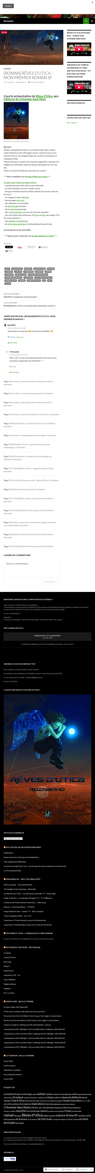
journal (63, 1104)
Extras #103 (8, 1079)
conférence (41, 1098)
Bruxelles (88, 1094)
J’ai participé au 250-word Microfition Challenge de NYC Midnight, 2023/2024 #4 (34, 1034)
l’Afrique (25, 197)
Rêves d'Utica (11, 280)
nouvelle (21, 1110)
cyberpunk (29, 271)
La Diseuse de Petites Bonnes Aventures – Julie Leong (25, 902)
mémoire (77, 1108)
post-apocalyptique (44, 277)
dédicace (77, 1097)
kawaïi (48, 271)
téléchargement (9, 1119)
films (44, 215)
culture (57, 1097)
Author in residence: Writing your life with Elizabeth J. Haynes (27, 1025)
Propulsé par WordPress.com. (14, 1170)
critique (50, 1097)
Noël (28, 1111)
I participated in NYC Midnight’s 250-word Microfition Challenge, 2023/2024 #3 (34, 1038)
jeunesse (39, 271)
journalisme (71, 1104)
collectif (26, 1098)
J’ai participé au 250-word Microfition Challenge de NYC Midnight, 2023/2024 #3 (34, 1043)
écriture (83, 1119)
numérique (35, 1111)
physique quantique (17, 224)
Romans (7, 69)
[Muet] (87, 53)
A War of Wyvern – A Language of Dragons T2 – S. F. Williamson (28, 898)
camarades (8, 1098)
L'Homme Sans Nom (17, 1107)
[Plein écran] (90, 53)
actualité (8, 1094)
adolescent (17, 268)
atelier (34, 1094)
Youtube (76, 1119)
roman (22, 280)
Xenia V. (7, 966)
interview (49, 1104)
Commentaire (49, 582)
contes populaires (15, 212)
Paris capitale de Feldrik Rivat (15, 862)
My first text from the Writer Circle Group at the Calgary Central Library (31, 1020)
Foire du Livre (44, 1101)
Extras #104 (8, 1061)
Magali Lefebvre (10, 984)
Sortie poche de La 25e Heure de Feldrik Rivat (21, 857)
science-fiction (34, 280)
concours (33, 1097)
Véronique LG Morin (65, 1119)
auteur (51, 268)
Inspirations (37, 1103)
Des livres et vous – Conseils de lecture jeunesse (29, 933)
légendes (9, 274)
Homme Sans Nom (72, 1100)
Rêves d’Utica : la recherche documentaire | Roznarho (30, 393)
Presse (67, 1111)
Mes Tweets (72, 123)
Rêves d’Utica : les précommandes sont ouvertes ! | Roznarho (33, 414)
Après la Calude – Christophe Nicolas (18, 885)
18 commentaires (37, 82)
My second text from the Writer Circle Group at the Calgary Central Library (32, 1016)
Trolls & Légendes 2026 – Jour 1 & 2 (17, 916)
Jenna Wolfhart (10, 980)
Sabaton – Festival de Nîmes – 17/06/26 (19, 907)
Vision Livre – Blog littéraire (20, 1001)
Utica (8, 283)
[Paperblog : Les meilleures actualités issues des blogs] (10, 1159)
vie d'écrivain (44, 1119)
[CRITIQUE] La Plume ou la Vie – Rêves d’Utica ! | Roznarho (33, 480)
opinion (44, 1111)
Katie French (9, 971)
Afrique (28, 268)
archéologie (40, 268)
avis (74, 1094)
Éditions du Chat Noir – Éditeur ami (23, 947)
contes (18, 271)
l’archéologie (13, 206)
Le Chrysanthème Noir (12, 871)
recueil (73, 1111)
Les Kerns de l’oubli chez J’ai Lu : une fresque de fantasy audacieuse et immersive (35, 866)
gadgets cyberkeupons (18, 221)
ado (7, 268)
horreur (83, 1101)
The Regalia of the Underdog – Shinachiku (20, 889)
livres (37, 215)
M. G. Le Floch (9, 993)
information (13, 1104)
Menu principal (92, 21)
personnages (59, 1111)
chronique (17, 1097)
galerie (60, 1101)
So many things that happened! (16, 1007)
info (5, 1104)
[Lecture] (71, 53)
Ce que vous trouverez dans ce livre (20, 182)
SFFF (49, 280)
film (38, 1101)
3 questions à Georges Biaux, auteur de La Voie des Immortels (28, 925)
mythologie (14, 209)
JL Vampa (7, 953)
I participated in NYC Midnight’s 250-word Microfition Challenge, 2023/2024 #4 (34, 1029)
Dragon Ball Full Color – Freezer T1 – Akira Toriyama (23, 911)
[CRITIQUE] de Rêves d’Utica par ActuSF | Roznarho (30, 546)
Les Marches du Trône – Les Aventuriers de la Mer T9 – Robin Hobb (30, 894)
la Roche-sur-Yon (38, 1107)
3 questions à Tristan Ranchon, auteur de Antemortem (25, 920)
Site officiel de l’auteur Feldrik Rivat (23, 847)
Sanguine (7, 988)
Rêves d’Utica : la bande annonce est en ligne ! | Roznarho (32, 435)
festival (28, 1101)
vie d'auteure (32, 1119)
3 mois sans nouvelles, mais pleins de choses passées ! (25, 1011)
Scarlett (52, 1116)
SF (44, 280)
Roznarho (8, 21)
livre (65, 1107)
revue (79, 1111)
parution (51, 1111)
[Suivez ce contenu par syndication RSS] (4, 847)
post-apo (20, 200)
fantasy (7, 1100)
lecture (50, 1107)
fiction (34, 1101)
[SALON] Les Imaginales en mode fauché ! (20, 295)
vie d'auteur (21, 1119)
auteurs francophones (63, 1094)
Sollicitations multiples (12, 1070)
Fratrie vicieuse (9, 1066)
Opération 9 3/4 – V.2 (12, 975)
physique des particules (38, 274)
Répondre (13, 343)
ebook (84, 1097)
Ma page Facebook (76, 103)
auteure (49, 1094)
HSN (88, 1101)
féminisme (53, 1101)
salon (46, 1115)
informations (25, 1104)
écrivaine (19, 1123)
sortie (88, 1115)
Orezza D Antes (10, 957)
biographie (80, 1094)
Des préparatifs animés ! (13, 1074)
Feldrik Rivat (8, 853)
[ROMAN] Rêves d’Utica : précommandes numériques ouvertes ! (30, 304)
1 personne (20, 337)
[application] (79, 49)
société (81, 1115)
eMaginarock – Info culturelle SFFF (23, 879)
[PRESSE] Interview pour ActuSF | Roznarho (26, 489)
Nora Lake (7, 962)
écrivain (9, 271)
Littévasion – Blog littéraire (20, 1056)
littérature (58, 1108)
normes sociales (9, 1111)
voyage (55, 1119)
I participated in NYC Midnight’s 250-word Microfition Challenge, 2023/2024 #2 (34, 1047)
